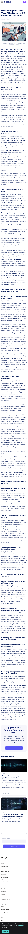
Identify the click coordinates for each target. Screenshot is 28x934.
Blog (2, 917)
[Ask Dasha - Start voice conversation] (24, 2)
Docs (2, 863)
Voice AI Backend (5, 877)
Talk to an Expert (14, 748)
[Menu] (2, 2)
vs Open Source (5, 884)
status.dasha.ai (5, 871)
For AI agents (4, 866)
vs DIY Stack (4, 886)
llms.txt (3, 869)
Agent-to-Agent (4, 888)
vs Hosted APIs (5, 882)
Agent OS (3, 891)
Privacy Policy (22, 925)
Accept (6, 931)
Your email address (6, 838)
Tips (2, 920)
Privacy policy (4, 912)
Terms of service (5, 909)
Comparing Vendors (6, 880)
